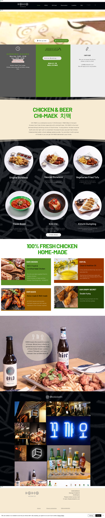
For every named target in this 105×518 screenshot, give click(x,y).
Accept (98, 515)
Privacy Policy (60, 515)
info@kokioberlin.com (87, 64)
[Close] (103, 515)
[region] (98, 512)
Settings (91, 515)
